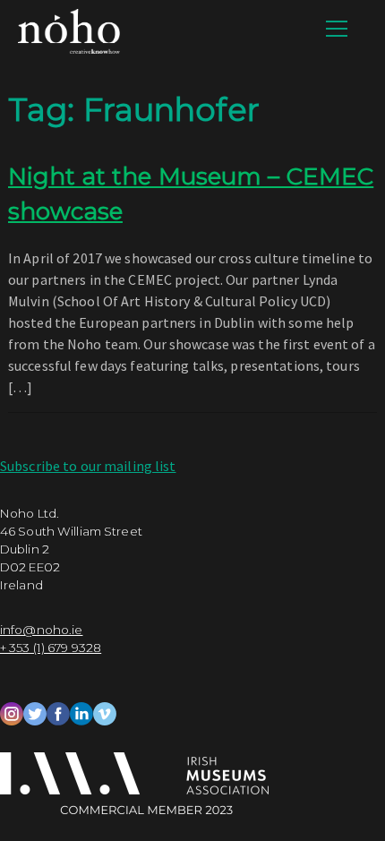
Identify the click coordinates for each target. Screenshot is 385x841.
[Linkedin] (81, 711)
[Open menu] (336, 28)
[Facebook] (58, 711)
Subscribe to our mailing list (87, 466)
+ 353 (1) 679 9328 (50, 647)
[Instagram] (11, 711)
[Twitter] (35, 711)
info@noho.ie (41, 629)
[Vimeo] (104, 711)
